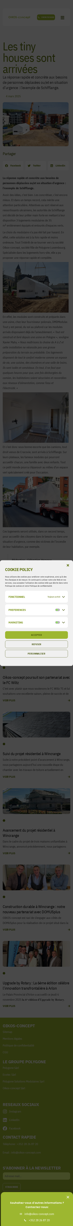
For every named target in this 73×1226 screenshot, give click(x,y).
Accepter (36, 635)
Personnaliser (36, 653)
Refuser (36, 644)
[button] (68, 565)
